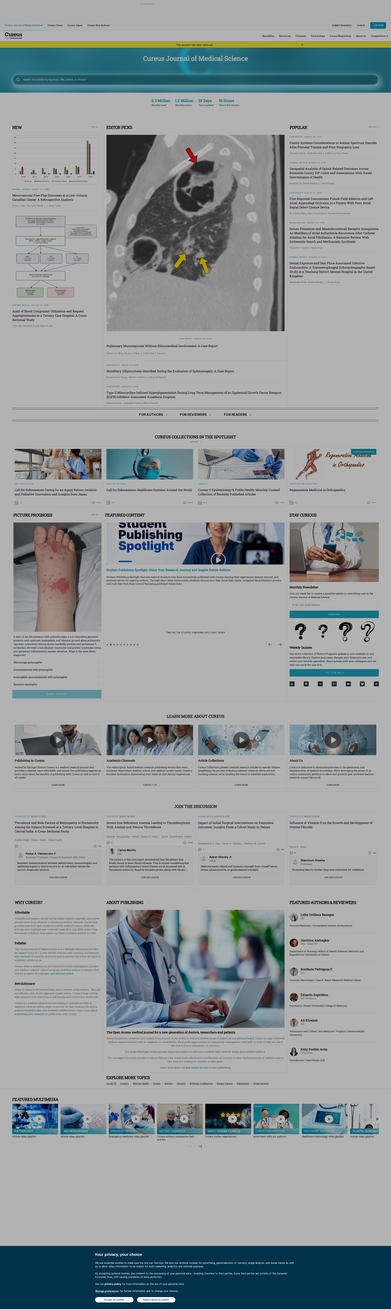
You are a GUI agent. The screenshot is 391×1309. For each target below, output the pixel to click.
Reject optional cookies (156, 1299)
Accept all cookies (114, 1299)
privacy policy (112, 1283)
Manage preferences (107, 1291)
